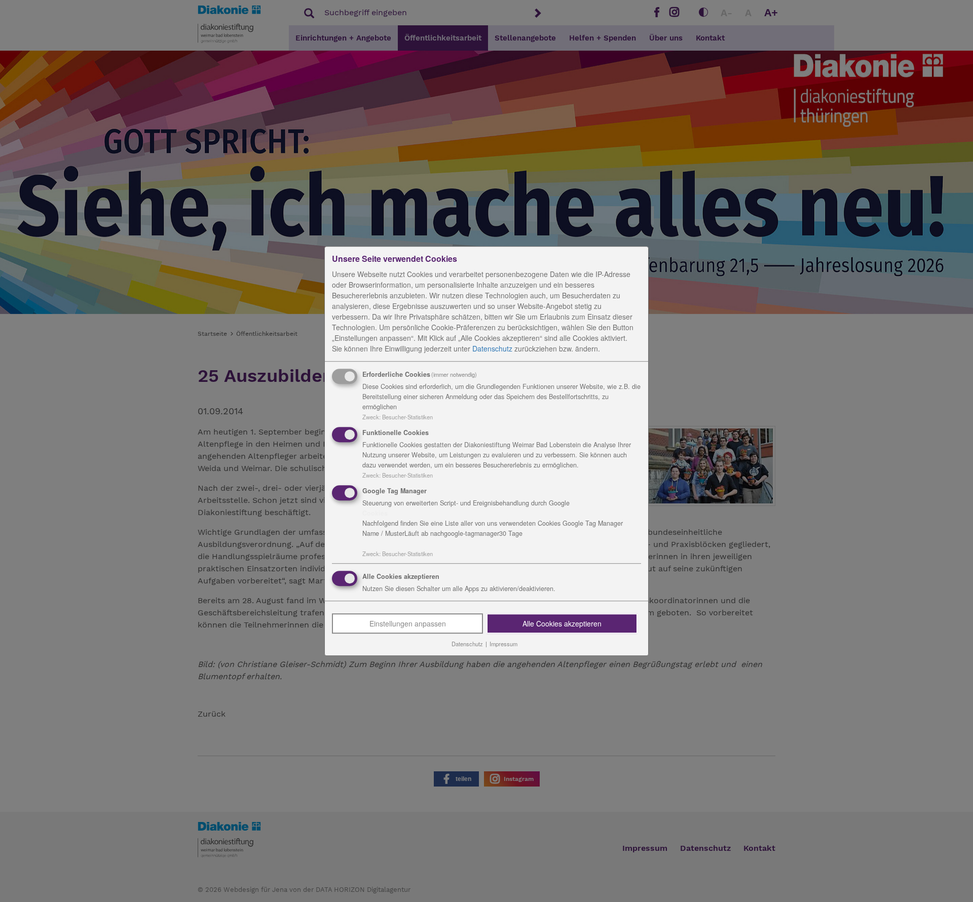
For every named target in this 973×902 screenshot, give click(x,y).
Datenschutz (492, 348)
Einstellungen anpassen (407, 624)
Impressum (503, 644)
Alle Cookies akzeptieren (562, 624)
